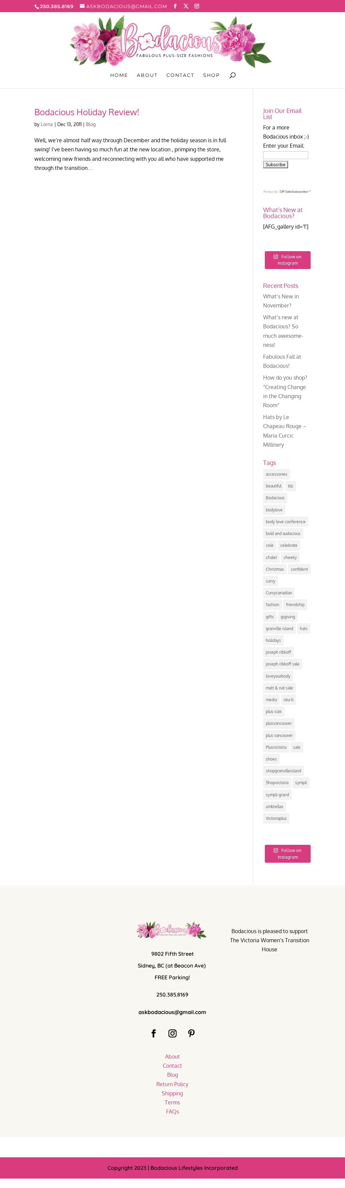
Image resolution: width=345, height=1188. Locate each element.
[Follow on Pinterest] (191, 1034)
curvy (270, 581)
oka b (288, 699)
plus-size (274, 711)
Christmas (275, 569)
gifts (270, 616)
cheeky (290, 557)
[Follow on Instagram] (172, 1034)
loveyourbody (278, 676)
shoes (271, 759)
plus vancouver (279, 735)
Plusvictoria (276, 747)
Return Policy (172, 1084)
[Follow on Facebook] (154, 1034)
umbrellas (274, 806)
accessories (276, 474)
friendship (295, 604)
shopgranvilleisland (283, 770)
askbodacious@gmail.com (172, 1012)
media (271, 699)
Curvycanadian (279, 592)
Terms (172, 1102)
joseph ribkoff (278, 652)
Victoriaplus (276, 818)
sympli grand (277, 794)
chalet (271, 557)
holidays (273, 640)
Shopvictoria (277, 782)
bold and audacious (283, 533)
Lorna (47, 124)
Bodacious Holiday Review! (86, 111)
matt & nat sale (279, 687)
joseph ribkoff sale (283, 663)
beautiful (273, 485)
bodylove (274, 509)
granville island (279, 628)
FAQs (172, 1111)
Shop (211, 75)
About (147, 75)
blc (290, 485)
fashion (272, 604)
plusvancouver (279, 723)
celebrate (288, 545)
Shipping (172, 1093)
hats (304, 628)
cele (270, 545)
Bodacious (275, 497)
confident (299, 569)
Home (119, 75)
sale (297, 747)
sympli (301, 782)
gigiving (288, 616)
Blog (91, 124)
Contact (180, 75)
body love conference (286, 521)
